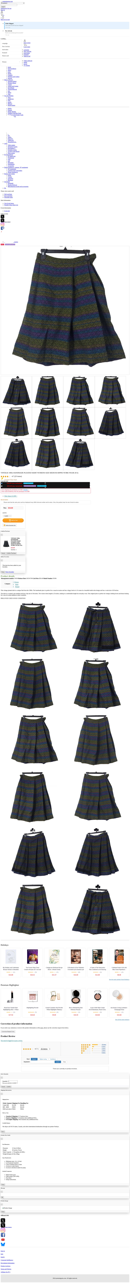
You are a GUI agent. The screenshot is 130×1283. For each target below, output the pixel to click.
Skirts (16, 584)
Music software (8, 80)
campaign (5, 43)
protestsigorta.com (7, 1)
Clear (64, 1062)
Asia (9, 94)
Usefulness (53, 1059)
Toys (9, 97)
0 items (104, 1052)
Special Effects (12, 68)
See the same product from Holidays (119, 979)
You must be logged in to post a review (11, 1040)
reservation (5, 49)
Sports (9, 73)
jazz (9, 91)
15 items (104, 1044)
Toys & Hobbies (8, 96)
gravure (10, 78)
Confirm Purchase (11, 553)
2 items (104, 1048)
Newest (34, 1059)
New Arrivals (6, 46)
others (9, 70)
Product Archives (5, 1266)
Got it (2, 1131)
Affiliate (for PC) (5, 1272)
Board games (11, 105)
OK (2, 1197)
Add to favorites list (10, 525)
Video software (28, 60)
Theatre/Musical (12, 89)
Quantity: (5, 1081)
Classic (10, 84)
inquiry (3, 1257)
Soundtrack (11, 88)
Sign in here (27, 43)
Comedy (10, 75)
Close (2, 572)
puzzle (9, 102)
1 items (104, 1050)
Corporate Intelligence (7, 1260)
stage (9, 72)
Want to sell (5, 56)
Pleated (17, 586)
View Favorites (9, 572)
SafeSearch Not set (6, 8)
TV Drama (27, 65)
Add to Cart (14, 520)
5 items (104, 1046)
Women (4, 62)
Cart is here (27, 47)
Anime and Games (13, 86)
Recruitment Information (7, 1263)
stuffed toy (11, 99)
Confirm (9, 1086)
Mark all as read (5, 19)
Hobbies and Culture (13, 76)
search (3, 6)
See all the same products (122, 1019)
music (9, 67)
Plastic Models (12, 111)
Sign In (3, 10)
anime (25, 62)
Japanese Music (12, 81)
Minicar (10, 103)
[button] (65, 17)
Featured (4, 52)
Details (25, 490)
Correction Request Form (8, 1031)
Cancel (3, 553)
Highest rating (43, 1059)
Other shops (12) (10, 496)
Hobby (10, 108)
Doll (9, 100)
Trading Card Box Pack (14, 113)
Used (24, 486)
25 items (44, 1049)
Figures (10, 110)
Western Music (12, 83)
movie (25, 64)
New (18, 483)
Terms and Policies (6, 1269)
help (2, 1254)
